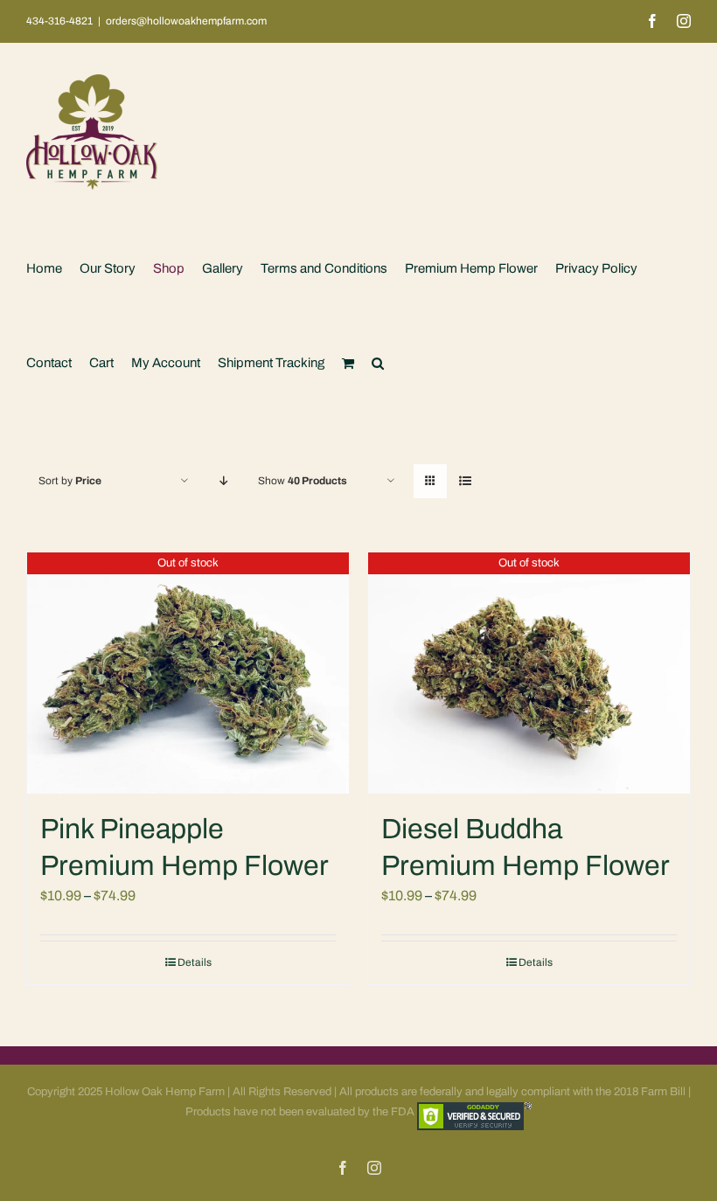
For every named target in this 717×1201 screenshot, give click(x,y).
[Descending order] (223, 481)
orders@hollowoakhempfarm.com (186, 21)
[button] (378, 363)
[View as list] (465, 481)
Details (195, 962)
